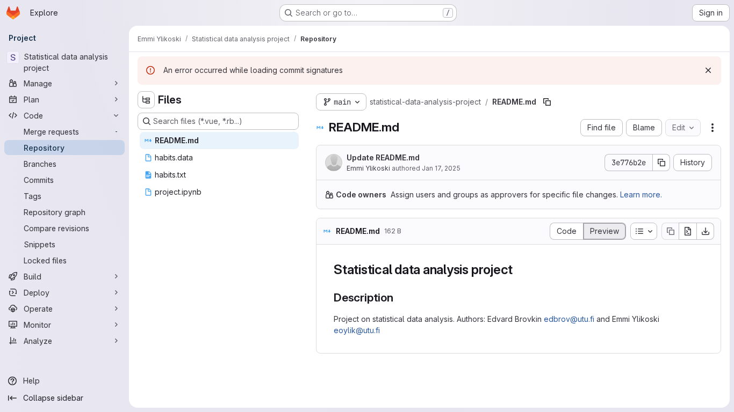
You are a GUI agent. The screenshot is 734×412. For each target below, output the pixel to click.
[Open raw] (687, 231)
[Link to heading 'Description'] (399, 297)
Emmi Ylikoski (368, 168)
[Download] (705, 231)
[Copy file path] (547, 102)
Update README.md (383, 157)
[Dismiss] (708, 70)
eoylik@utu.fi (357, 330)
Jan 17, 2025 (441, 168)
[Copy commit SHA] (661, 162)
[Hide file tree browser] (146, 99)
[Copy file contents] (670, 231)
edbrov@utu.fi (569, 318)
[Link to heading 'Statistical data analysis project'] (520, 269)
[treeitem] (219, 140)
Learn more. (641, 194)
